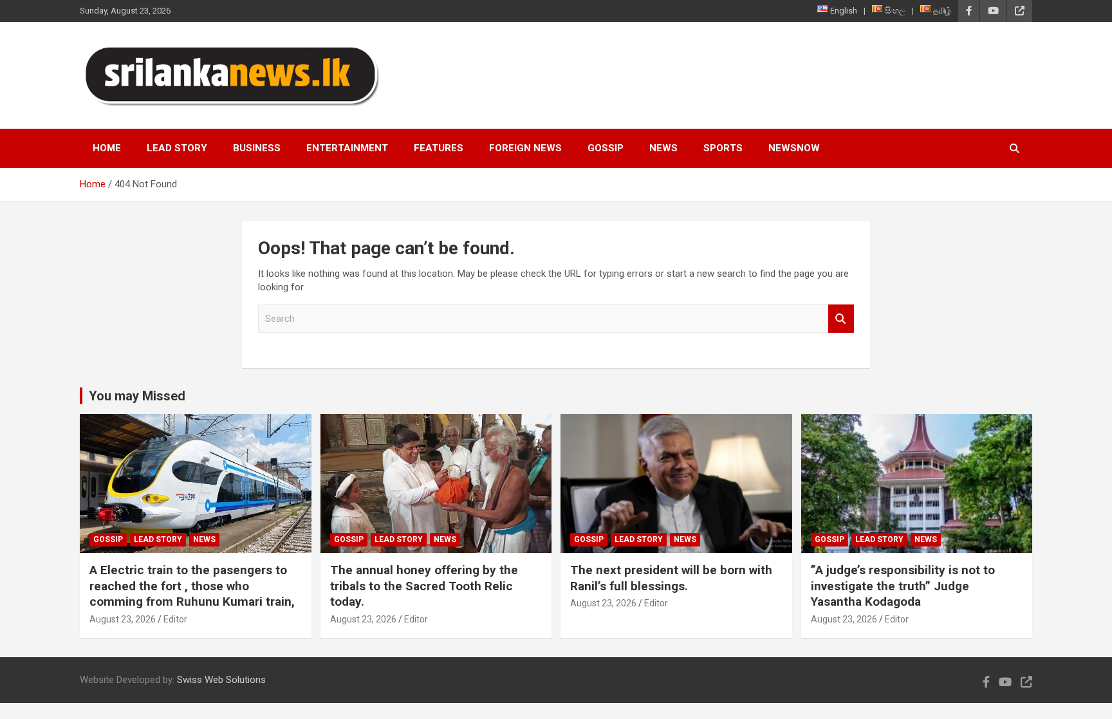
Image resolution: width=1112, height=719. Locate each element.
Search (841, 318)
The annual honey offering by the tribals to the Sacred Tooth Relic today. (424, 586)
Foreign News (525, 148)
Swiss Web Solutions (221, 680)
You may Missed (137, 396)
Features (438, 148)
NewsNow (794, 148)
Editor (175, 619)
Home (107, 148)
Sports (723, 148)
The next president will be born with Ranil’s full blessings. (671, 578)
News (663, 148)
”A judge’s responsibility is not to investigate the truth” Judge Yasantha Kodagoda (903, 586)
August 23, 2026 (122, 619)
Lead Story (177, 148)
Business (257, 148)
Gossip (606, 148)
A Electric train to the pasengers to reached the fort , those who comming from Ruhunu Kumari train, (192, 586)
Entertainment (347, 148)
